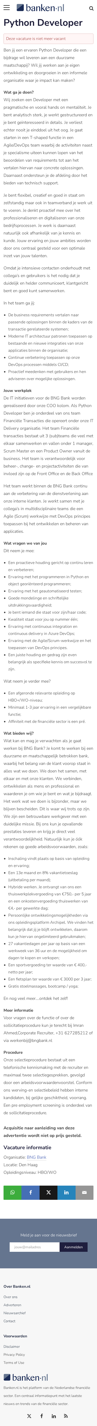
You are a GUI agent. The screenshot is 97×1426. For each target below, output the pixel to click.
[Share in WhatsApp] (12, 1193)
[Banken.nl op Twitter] (29, 1416)
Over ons (10, 1297)
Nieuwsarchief (15, 1313)
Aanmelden (73, 1247)
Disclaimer (12, 1346)
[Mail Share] (84, 1193)
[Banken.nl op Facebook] (41, 1416)
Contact (9, 1321)
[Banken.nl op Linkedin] (54, 1416)
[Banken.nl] (55, 4)
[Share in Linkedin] (66, 1193)
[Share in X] (48, 1193)
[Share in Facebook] (30, 1193)
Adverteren (12, 1305)
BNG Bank (36, 1157)
